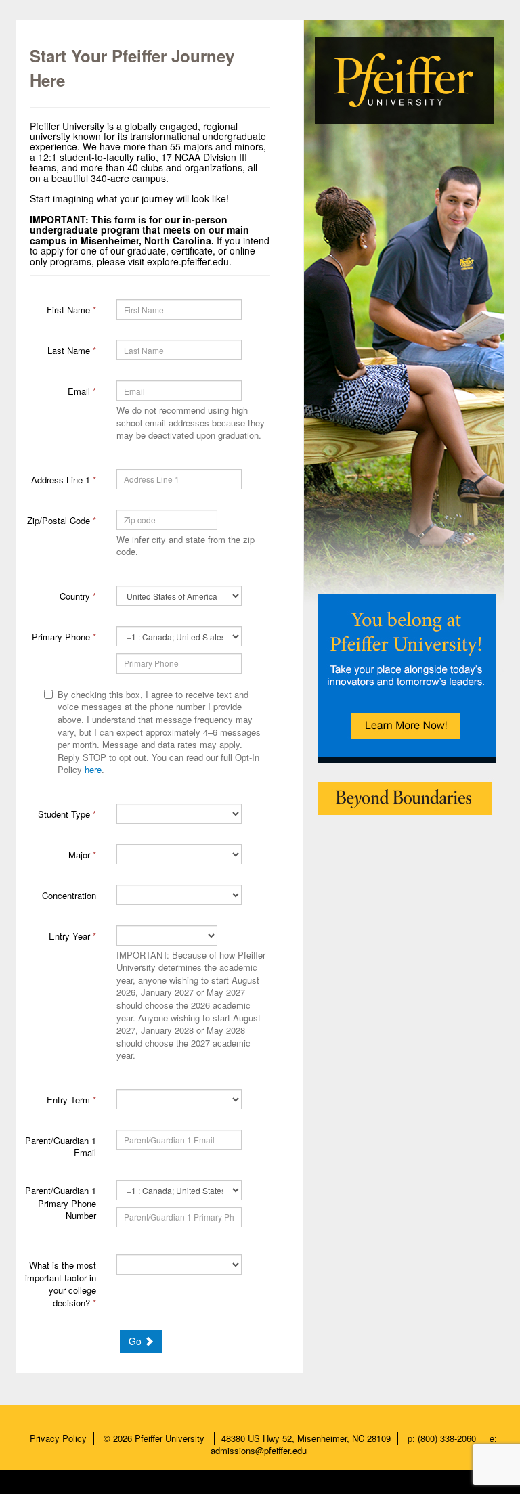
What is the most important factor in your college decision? (60, 1283)
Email (82, 391)
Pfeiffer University (171, 1438)
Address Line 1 (63, 479)
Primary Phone (64, 636)
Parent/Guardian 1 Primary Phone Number (60, 1203)
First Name (71, 309)
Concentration (69, 895)
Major (82, 854)
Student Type (67, 814)
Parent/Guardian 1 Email (60, 1147)
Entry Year (72, 935)
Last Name (71, 350)
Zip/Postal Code (61, 520)
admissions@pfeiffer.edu (259, 1450)
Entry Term (71, 1099)
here (93, 769)
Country (78, 596)
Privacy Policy (58, 1438)
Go (136, 1341)
